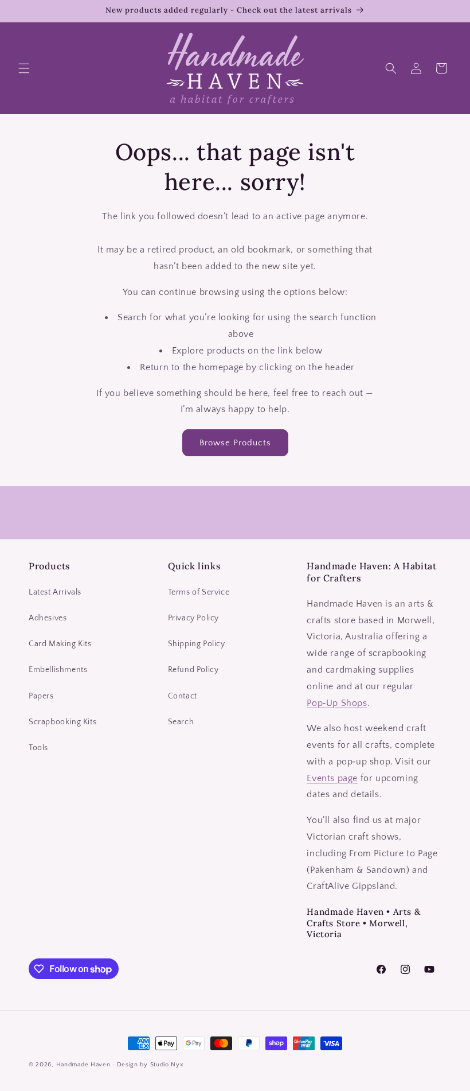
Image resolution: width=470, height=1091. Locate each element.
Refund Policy (193, 669)
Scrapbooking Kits (62, 722)
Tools (38, 747)
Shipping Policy (196, 644)
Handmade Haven (83, 1064)
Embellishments (58, 669)
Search (181, 722)
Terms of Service (199, 592)
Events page (332, 778)
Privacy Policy (193, 618)
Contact (182, 696)
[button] (24, 68)
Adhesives (47, 618)
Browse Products (235, 443)
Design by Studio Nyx (150, 1064)
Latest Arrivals (55, 592)
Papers (41, 696)
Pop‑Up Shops (337, 703)
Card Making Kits (60, 644)
